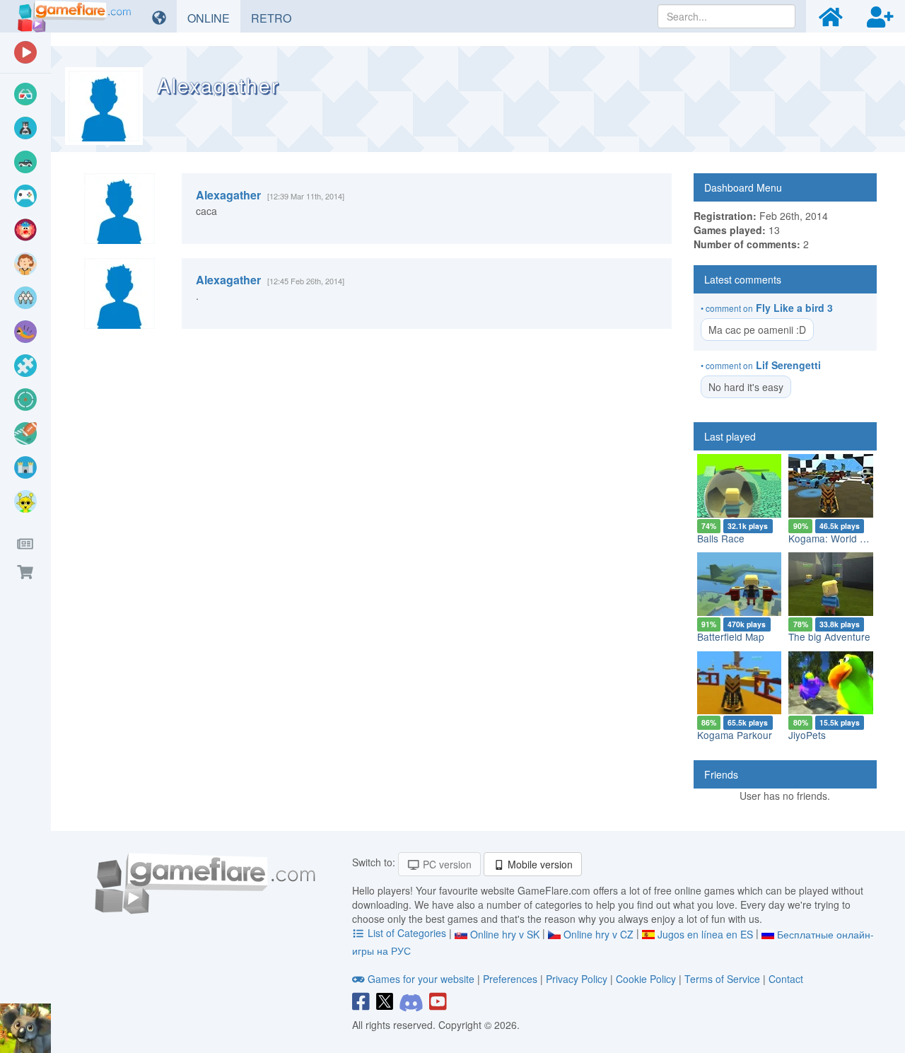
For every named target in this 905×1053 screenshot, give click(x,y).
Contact (786, 979)
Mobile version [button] (539, 864)
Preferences (511, 979)
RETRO (276, 17)
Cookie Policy (646, 979)
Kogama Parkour (734, 735)
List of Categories (407, 933)
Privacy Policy (576, 979)
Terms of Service (722, 979)
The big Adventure (829, 636)
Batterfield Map (730, 636)
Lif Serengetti (788, 365)
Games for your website (421, 979)
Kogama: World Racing (839, 538)
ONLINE (213, 17)
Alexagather (228, 195)
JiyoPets (807, 735)
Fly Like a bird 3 (794, 308)
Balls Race (721, 538)
